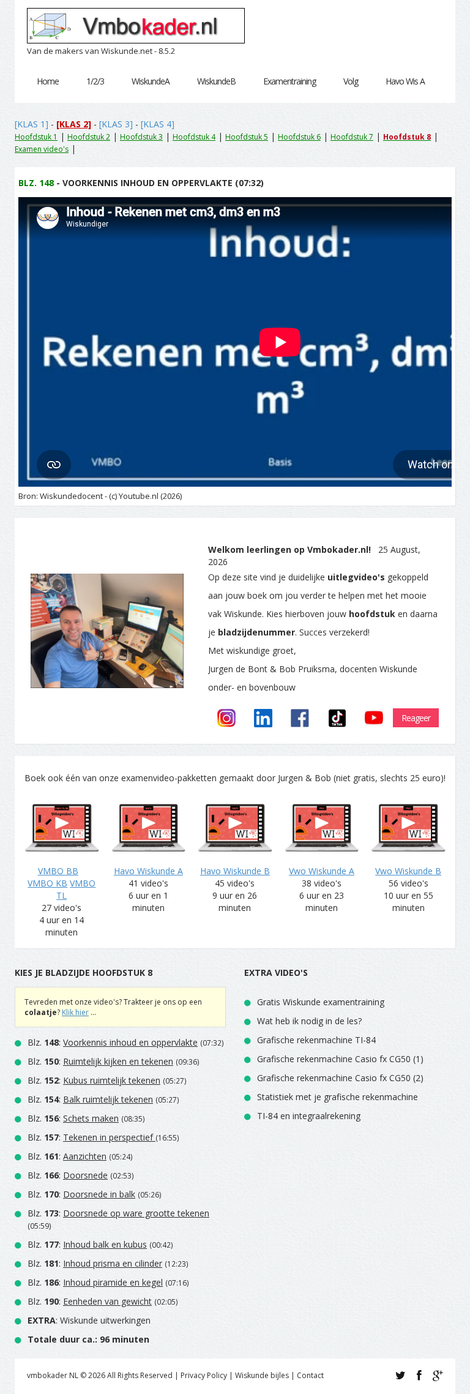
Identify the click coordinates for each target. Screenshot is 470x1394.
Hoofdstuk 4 (194, 137)
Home (48, 81)
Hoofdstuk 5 (246, 137)
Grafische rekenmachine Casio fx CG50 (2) (340, 1078)
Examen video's (42, 149)
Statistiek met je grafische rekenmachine (337, 1097)
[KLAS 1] (31, 124)
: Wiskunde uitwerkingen (89, 1320)
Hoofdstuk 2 (88, 137)
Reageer (415, 718)
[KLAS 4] (157, 124)
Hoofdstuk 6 (299, 137)
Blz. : (113, 1042)
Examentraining (289, 81)
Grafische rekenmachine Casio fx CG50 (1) (340, 1059)
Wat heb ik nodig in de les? (309, 1021)
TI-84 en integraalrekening (308, 1116)
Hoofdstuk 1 (36, 137)
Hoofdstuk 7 (351, 137)
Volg (350, 81)
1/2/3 (95, 81)
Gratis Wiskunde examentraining (320, 1002)
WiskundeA (151, 81)
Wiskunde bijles (262, 1375)
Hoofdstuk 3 (141, 137)
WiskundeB (216, 81)
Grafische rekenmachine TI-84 (316, 1040)
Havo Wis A (405, 81)
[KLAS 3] (116, 124)
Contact (310, 1375)
